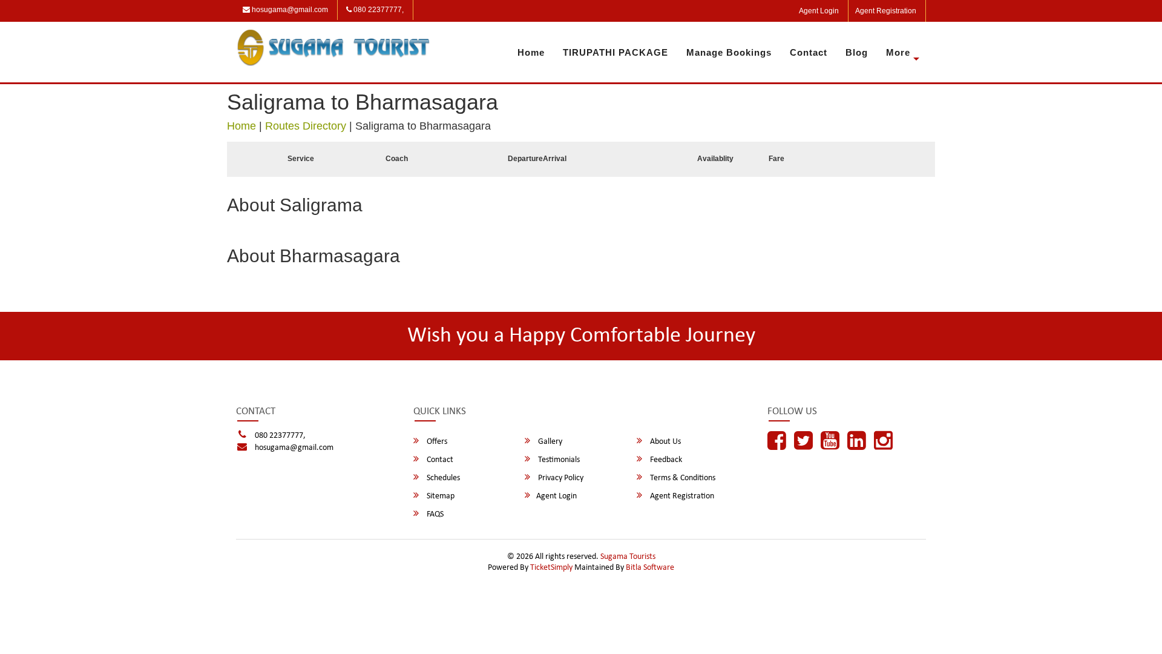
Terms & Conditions (681, 478)
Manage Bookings (729, 52)
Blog (856, 52)
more (898, 52)
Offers (436, 441)
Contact (808, 52)
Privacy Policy (559, 478)
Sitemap (440, 496)
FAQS (434, 514)
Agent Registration (885, 11)
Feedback (665, 459)
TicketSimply (551, 567)
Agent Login (819, 11)
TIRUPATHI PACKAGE (615, 52)
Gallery (549, 441)
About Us (664, 441)
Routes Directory (305, 126)
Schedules (442, 478)
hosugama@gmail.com (289, 9)
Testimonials (558, 459)
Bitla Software (650, 567)
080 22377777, (378, 9)
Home (531, 52)
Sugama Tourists (627, 556)
